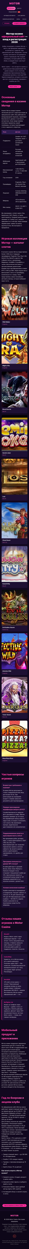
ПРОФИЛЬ (7, 23)
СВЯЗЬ (18, 19)
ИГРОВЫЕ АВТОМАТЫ (9, 15)
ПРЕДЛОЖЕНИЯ (14, 12)
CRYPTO (19, 8)
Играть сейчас (13, 86)
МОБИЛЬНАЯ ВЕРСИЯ (8, 19)
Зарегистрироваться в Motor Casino (13, 1205)
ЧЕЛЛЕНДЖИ (11, 8)
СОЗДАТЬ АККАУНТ (19, 23)
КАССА (24, 19)
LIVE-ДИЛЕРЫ (21, 15)
